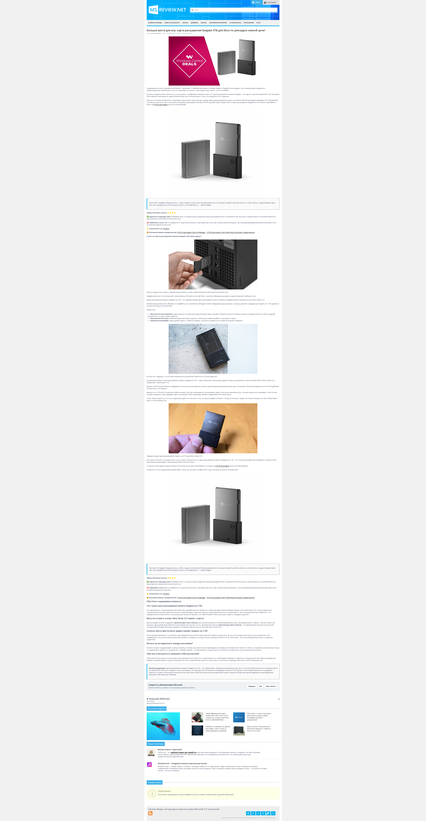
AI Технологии (235, 23)
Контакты (236, 818)
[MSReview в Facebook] (253, 813)
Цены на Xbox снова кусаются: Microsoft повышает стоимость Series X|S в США (259, 728)
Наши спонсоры (226, 818)
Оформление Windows (218, 23)
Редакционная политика (254, 818)
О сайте (242, 818)
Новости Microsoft (172, 23)
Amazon (166, 228)
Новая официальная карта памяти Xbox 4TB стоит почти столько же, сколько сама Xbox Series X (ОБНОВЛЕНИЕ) (217, 716)
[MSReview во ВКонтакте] (248, 813)
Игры (258, 23)
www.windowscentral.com (156, 703)
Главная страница (155, 23)
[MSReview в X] (258, 813)
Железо (185, 23)
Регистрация (271, 2)
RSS (260, 686)
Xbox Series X (157, 33)
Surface (204, 23)
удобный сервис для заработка (183, 752)
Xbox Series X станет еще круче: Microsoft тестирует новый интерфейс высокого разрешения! (259, 716)
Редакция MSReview (159, 698)
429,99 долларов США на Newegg (191, 232)
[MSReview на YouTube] (263, 813)
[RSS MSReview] (150, 815)
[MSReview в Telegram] (273, 813)
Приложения (249, 23)
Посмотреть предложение (244, 232)
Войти (258, 2)
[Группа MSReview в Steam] (268, 813)
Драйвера (194, 23)
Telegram (251, 686)
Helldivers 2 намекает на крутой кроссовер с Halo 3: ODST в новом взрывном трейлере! (217, 728)
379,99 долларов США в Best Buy (220, 232)
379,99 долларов (160, 104)
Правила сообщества (269, 818)
